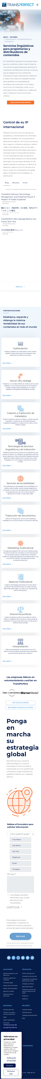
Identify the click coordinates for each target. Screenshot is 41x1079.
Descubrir (7, 363)
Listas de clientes (27, 1009)
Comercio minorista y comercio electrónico (9, 1013)
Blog (23, 1018)
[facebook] (9, 958)
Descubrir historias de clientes (20, 707)
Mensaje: (11, 874)
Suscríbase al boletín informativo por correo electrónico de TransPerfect (19, 899)
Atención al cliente (8, 991)
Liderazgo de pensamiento (29, 1015)
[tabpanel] (20, 60)
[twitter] (13, 958)
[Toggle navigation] (37, 4)
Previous (3, 692)
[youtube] (18, 958)
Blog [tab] (7, 183)
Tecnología (26, 969)
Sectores (13, 37)
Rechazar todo (11, 1072)
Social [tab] (25, 183)
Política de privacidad (11, 1059)
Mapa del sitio (31, 1072)
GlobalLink (25, 996)
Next (38, 692)
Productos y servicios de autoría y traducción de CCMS (29, 991)
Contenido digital (8, 982)
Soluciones (7, 969)
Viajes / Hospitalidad (9, 1020)
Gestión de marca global (10, 988)
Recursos (26, 1005)
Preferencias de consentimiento (10, 1026)
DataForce (25, 999)
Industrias (7, 1005)
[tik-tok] (32, 958)
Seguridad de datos (27, 986)
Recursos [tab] (15, 183)
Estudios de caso (27, 1012)
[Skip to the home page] (18, 5)
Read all (19, 287)
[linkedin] (28, 958)
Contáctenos (27, 1046)
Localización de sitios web (29, 976)
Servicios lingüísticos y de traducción (10, 974)
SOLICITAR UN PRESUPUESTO (20, 102)
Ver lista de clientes (20, 703)
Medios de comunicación (10, 985)
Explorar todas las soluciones (8, 995)
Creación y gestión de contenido (9, 979)
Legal (4, 1017)
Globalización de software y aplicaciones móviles (29, 980)
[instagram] (23, 958)
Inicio (5, 37)
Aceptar (9, 1065)
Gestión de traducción (28, 973)
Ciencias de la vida (8, 1009)
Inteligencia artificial (28, 984)
